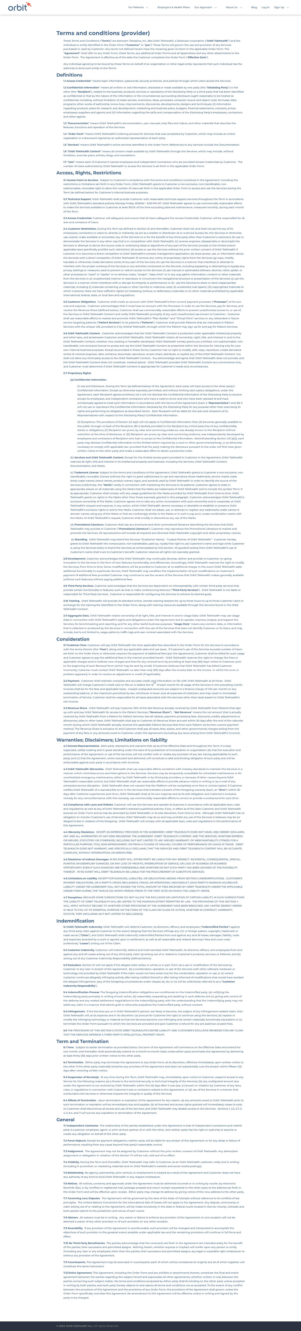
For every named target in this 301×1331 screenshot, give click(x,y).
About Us (231, 7)
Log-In (266, 7)
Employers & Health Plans (173, 7)
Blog (254, 7)
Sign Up (279, 7)
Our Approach (203, 7)
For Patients (136, 7)
